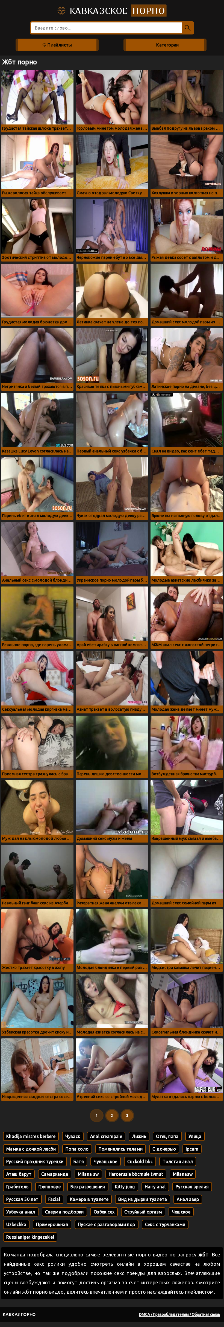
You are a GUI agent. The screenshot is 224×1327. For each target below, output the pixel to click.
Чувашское (105, 1161)
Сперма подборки (64, 1211)
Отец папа (167, 1136)
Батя (78, 1161)
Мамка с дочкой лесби (31, 1148)
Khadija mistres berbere (30, 1136)
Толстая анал (178, 1161)
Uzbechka (16, 1224)
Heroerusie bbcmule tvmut (136, 1174)
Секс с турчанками (165, 1224)
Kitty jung (125, 1186)
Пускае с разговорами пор (106, 1224)
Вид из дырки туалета (142, 1199)
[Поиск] (188, 27)
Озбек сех (104, 1211)
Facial (54, 1199)
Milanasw (183, 1174)
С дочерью (164, 1148)
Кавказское (116, 10)
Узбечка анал (20, 1211)
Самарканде (54, 1174)
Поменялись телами (121, 1148)
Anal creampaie (106, 1136)
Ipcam (192, 1148)
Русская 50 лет (22, 1199)
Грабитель (17, 1186)
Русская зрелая (192, 1186)
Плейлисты (59, 44)
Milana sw (88, 1174)
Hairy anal (155, 1186)
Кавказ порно (19, 1314)
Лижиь (139, 1136)
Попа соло (77, 1148)
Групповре (50, 1186)
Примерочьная (52, 1224)
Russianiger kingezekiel (30, 1237)
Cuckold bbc (140, 1161)
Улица (195, 1136)
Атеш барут (18, 1174)
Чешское (181, 1211)
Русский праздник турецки (35, 1161)
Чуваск (72, 1136)
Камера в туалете (89, 1199)
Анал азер (188, 1199)
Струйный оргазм (143, 1211)
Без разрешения (87, 1186)
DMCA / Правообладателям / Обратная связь (179, 1314)
